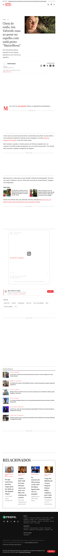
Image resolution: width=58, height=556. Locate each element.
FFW (36, 519)
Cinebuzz (26, 519)
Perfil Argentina (39, 529)
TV (8, 19)
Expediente (26, 534)
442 (52, 529)
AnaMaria (26, 518)
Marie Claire (48, 528)
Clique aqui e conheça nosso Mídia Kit (12, 544)
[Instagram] (4, 521)
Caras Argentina (34, 528)
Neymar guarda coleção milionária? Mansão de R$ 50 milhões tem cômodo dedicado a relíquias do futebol (32, 418)
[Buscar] (48, 4)
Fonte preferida (22, 293)
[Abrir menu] (4, 5)
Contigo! (31, 519)
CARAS (52, 518)
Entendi (51, 551)
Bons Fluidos (45, 518)
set (47, 303)
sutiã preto (8, 306)
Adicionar (50, 291)
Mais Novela (27, 521)
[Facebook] (7, 521)
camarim (21, 303)
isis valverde (39, 303)
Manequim (34, 521)
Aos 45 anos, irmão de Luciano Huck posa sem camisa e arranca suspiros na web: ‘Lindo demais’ (31, 375)
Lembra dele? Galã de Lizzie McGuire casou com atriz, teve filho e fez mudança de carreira (22, 487)
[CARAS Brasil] (8, 4)
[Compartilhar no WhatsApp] (41, 65)
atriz (14, 303)
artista (7, 303)
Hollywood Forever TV (44, 519)
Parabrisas (31, 529)
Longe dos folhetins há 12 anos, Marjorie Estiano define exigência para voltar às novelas (48, 487)
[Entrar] (54, 4)
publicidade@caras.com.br (31, 542)
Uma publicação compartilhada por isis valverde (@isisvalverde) (29, 281)
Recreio (52, 521)
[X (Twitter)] (11, 521)
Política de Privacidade (25, 552)
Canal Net (26, 528)
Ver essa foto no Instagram (17, 257)
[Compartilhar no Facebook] (44, 65)
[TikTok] (18, 521)
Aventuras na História (35, 518)
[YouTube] (14, 521)
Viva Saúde (37, 523)
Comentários (8, 71)
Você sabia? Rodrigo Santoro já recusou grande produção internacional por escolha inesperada (32, 401)
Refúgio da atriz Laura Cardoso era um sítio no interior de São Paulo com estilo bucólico (27, 1)
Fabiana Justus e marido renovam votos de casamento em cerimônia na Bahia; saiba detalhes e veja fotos (32, 392)
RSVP (31, 523)
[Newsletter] (51, 4)
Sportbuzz (26, 523)
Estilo (29, 303)
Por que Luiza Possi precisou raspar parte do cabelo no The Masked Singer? (9, 486)
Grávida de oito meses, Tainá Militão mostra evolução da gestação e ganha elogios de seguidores (32, 383)
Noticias (26, 529)
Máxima (40, 521)
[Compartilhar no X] (47, 65)
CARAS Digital (11, 63)
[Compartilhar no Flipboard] (50, 65)
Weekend (47, 529)
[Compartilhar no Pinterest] (53, 65)
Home (4, 19)
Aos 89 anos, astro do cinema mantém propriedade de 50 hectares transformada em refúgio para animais (32, 409)
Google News (15, 293)
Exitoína (41, 528)
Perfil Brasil (46, 521)
